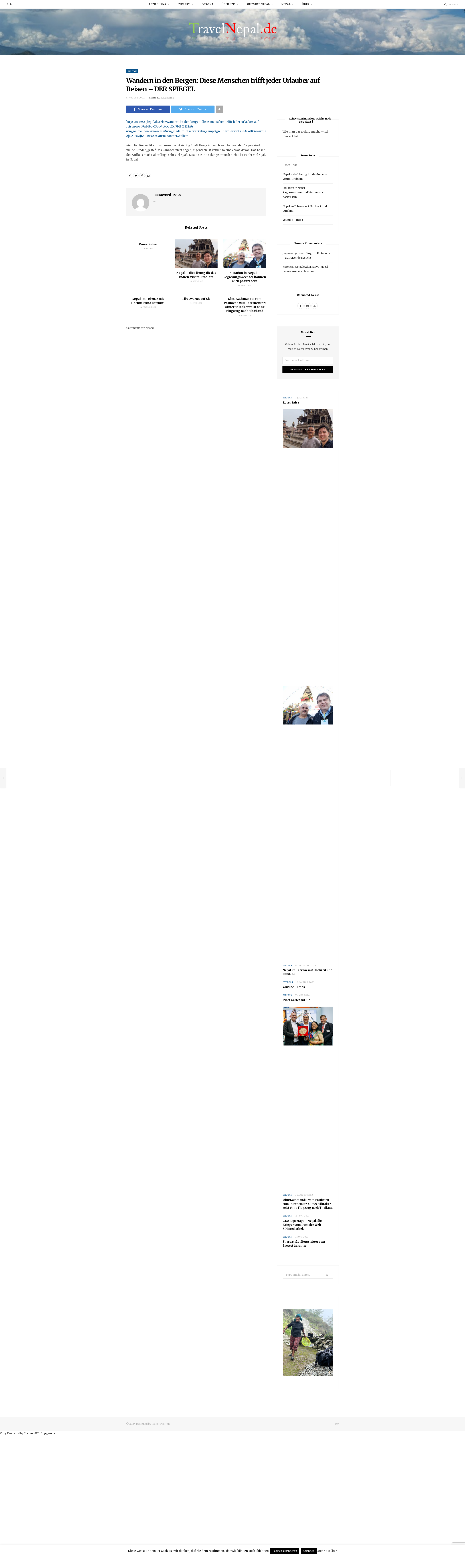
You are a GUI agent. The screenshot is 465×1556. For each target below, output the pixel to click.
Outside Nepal (258, 4)
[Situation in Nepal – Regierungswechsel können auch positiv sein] (244, 253)
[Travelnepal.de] (232, 31)
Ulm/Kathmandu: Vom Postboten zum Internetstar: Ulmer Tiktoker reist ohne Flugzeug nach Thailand (308, 1204)
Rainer (287, 266)
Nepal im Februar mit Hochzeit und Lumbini (307, 972)
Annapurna (157, 4)
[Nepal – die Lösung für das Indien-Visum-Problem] (196, 253)
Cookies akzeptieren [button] (284, 1551)
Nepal (286, 4)
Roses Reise (148, 244)
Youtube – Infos (293, 219)
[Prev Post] (3, 778)
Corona (207, 4)
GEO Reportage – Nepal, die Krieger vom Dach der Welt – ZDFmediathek (303, 1224)
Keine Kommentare (161, 97)
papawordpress (167, 195)
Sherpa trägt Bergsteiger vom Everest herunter (304, 1243)
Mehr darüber (327, 1551)
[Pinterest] (142, 175)
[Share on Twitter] (136, 175)
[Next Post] (462, 778)
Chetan (28, 1433)
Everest (184, 4)
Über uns (229, 4)
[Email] (108, 142)
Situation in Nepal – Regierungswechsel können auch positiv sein (244, 277)
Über (305, 4)
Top (336, 1423)
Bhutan (132, 71)
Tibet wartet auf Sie (196, 299)
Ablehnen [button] (308, 1551)
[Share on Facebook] (108, 133)
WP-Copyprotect (45, 1433)
